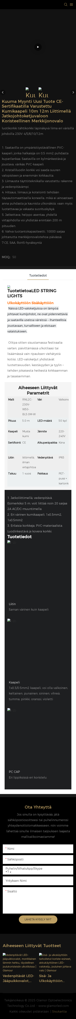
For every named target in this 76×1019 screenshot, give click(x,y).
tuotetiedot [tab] (38, 275)
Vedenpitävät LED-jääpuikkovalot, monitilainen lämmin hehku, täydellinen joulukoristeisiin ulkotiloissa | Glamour (18, 978)
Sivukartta (59, 1011)
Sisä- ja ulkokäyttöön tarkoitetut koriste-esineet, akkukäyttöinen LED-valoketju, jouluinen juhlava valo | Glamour (55, 978)
